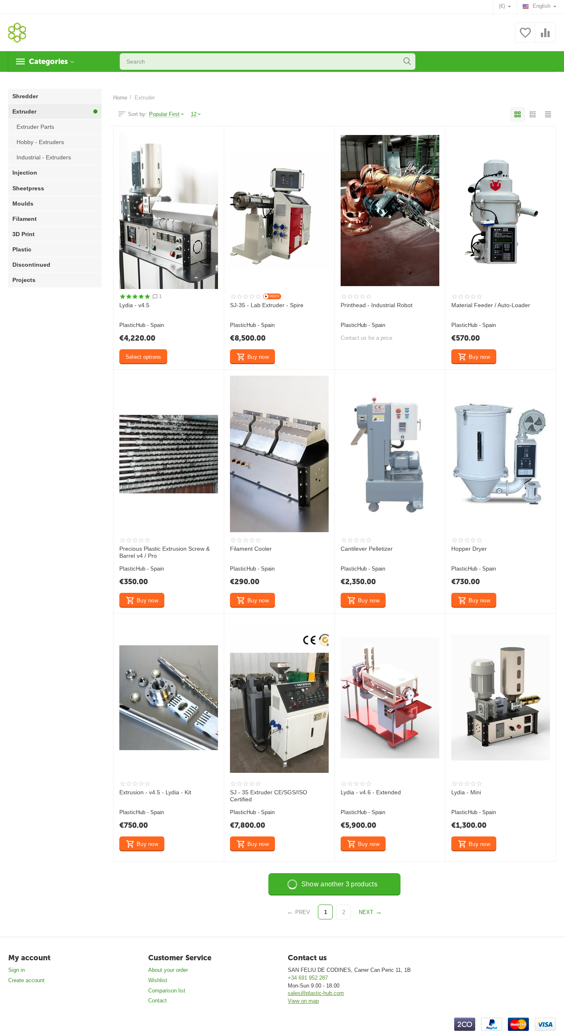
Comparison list (166, 991)
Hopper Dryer (469, 548)
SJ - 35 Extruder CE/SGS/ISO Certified (268, 796)
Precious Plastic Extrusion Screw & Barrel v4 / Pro (164, 552)
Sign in (16, 970)
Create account (26, 980)
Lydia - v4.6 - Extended (371, 792)
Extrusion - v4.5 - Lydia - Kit (155, 792)
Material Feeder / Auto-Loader (490, 305)
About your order (168, 970)
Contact (157, 1000)
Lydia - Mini (466, 792)
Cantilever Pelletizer (367, 548)
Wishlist (157, 980)
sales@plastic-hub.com (316, 993)
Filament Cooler (251, 548)
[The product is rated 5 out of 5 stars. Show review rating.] (134, 296)
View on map (303, 1001)
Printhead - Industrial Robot (376, 305)
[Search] (407, 61)
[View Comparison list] (545, 37)
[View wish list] (525, 37)
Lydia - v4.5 (134, 305)
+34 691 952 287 (308, 978)
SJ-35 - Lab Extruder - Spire (266, 305)
